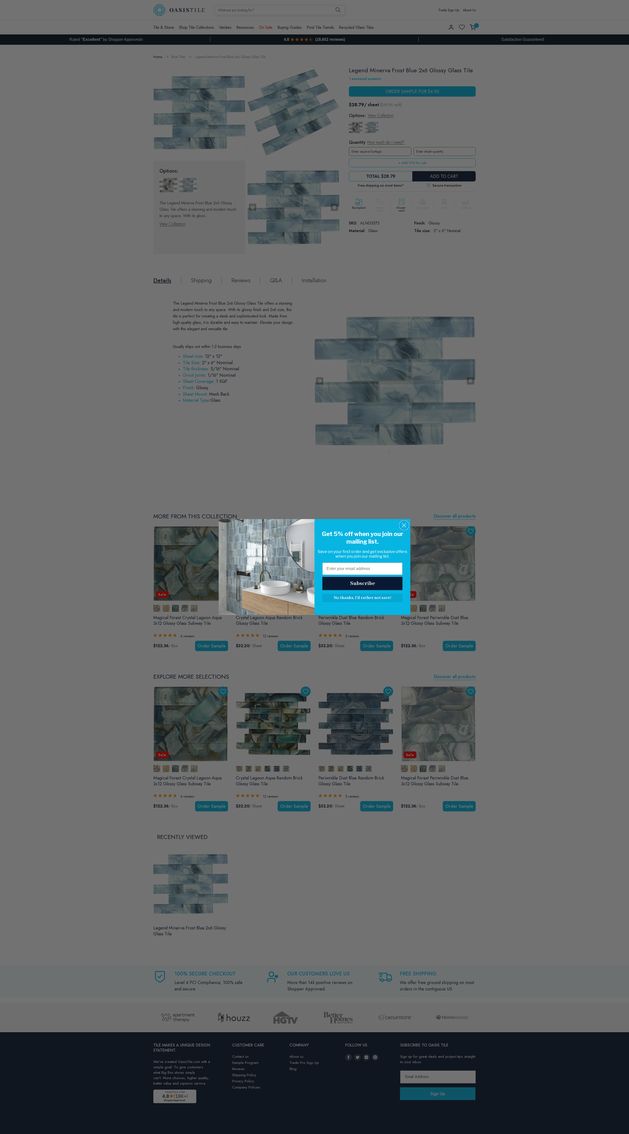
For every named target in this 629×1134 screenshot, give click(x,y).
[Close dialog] (404, 525)
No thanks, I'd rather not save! (362, 597)
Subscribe (362, 583)
